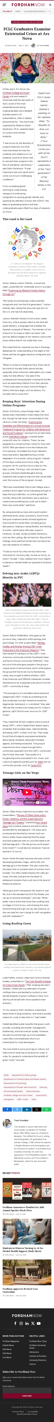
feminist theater (33, 1091)
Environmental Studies (13, 1091)
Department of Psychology (15, 1083)
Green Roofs (41, 1095)
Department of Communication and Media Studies (25, 1079)
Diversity (43, 1087)
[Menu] (4, 5)
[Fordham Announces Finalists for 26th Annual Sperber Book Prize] (27, 1191)
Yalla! (40, 762)
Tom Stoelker (44, 45)
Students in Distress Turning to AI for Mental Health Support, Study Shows (23, 1250)
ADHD (6, 1075)
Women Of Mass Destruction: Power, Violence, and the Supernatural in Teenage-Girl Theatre (24, 819)
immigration (9, 1099)
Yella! (33, 1099)
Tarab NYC (36, 765)
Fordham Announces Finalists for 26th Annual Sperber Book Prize (23, 1209)
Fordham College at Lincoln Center (27, 22)
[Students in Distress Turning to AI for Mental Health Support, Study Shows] (27, 1232)
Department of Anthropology (24, 1075)
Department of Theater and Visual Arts (20, 1087)
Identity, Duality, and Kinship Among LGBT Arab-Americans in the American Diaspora (24, 646)
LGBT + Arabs (22, 1099)
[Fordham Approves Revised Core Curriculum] (27, 1272)
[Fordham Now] (28, 5)
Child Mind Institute (18, 436)
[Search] (50, 5)
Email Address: (9, 1386)
